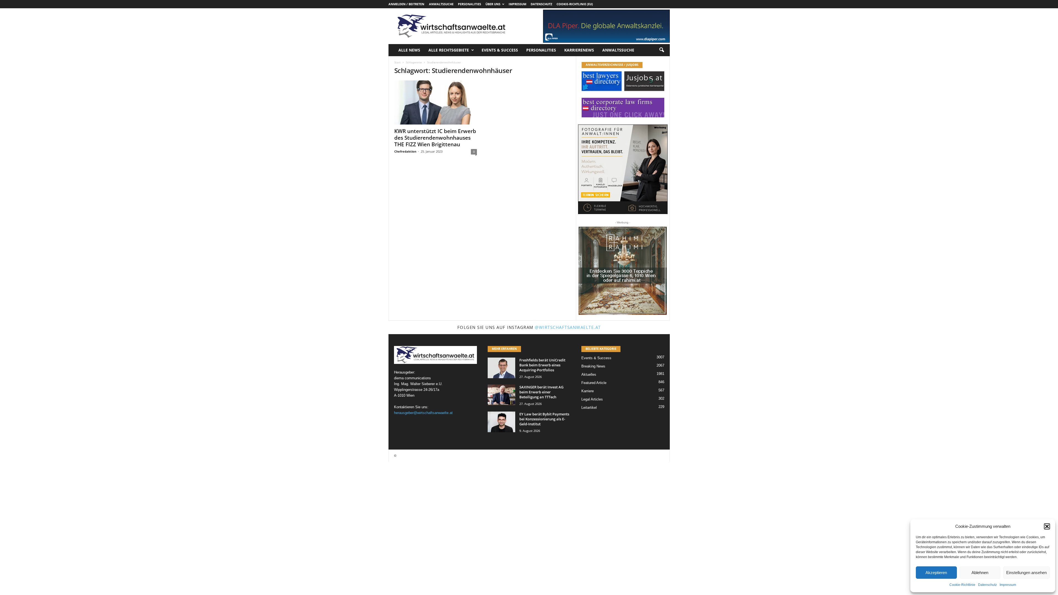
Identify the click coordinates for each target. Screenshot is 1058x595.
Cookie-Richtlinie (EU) (575, 4)
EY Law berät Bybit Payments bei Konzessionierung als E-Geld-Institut (544, 419)
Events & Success (500, 50)
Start (397, 62)
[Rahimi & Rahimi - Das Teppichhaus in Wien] (623, 271)
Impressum (1008, 585)
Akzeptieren (936, 572)
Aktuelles (588, 374)
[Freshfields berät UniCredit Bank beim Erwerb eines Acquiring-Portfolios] (501, 368)
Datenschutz (987, 585)
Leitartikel (589, 407)
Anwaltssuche (441, 4)
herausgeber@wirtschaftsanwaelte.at (423, 413)
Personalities (469, 4)
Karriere (587, 391)
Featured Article (593, 383)
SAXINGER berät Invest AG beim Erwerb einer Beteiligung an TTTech (541, 392)
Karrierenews (579, 50)
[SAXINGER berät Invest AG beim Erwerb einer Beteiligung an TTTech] (501, 395)
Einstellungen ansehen (1026, 572)
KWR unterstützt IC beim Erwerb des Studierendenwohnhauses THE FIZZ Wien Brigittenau (435, 138)
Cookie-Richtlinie (962, 585)
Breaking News (593, 366)
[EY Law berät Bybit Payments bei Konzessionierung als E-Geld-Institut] (501, 422)
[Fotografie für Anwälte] (623, 169)
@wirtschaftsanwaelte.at (568, 327)
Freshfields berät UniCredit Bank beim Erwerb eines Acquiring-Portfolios (542, 365)
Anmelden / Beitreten (406, 4)
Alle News (409, 50)
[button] (1047, 526)
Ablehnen (979, 572)
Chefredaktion (405, 151)
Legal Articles (592, 399)
